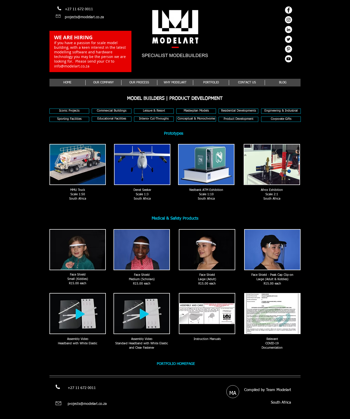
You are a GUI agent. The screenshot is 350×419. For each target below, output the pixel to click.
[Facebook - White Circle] (288, 10)
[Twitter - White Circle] (288, 39)
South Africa (281, 402)
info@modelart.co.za (71, 66)
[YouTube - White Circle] (288, 58)
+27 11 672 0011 (79, 9)
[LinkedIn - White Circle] (288, 29)
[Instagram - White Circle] (288, 19)
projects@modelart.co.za (84, 17)
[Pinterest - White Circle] (288, 49)
